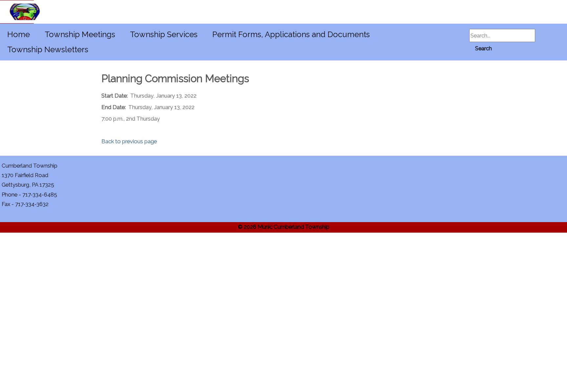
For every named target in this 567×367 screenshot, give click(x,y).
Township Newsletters (47, 49)
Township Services (164, 34)
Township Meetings (80, 34)
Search (483, 48)
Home (18, 34)
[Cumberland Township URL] (17, 12)
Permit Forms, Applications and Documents (291, 34)
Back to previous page (129, 141)
